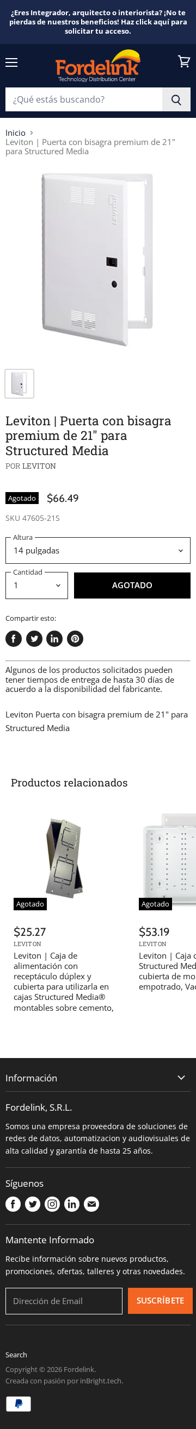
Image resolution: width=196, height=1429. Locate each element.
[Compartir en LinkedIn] (54, 639)
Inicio (15, 132)
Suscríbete (161, 1300)
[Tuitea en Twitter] (34, 639)
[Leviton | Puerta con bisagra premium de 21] (98, 264)
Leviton (39, 466)
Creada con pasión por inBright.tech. (64, 1381)
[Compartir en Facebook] (13, 639)
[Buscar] (176, 99)
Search (16, 1354)
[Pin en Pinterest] (75, 639)
